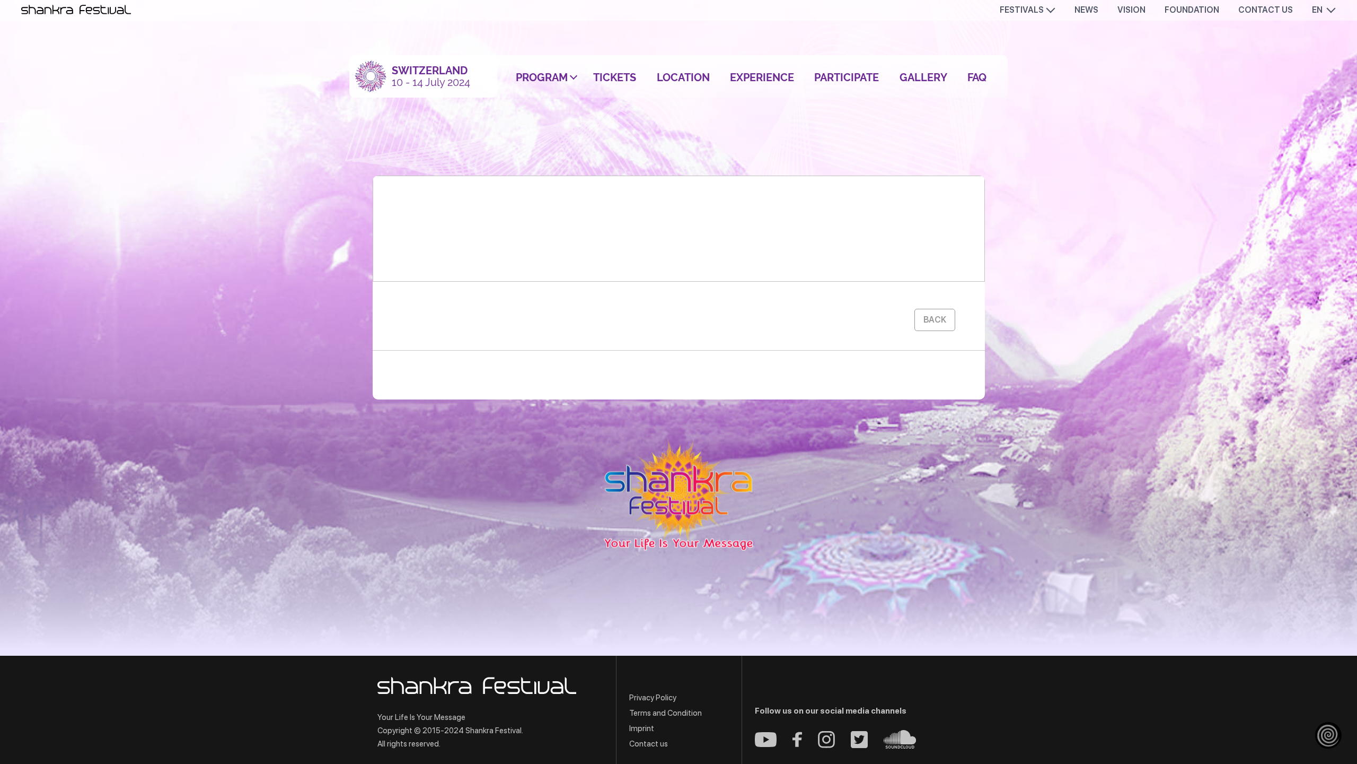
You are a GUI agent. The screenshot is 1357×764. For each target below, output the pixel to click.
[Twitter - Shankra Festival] (859, 745)
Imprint (641, 728)
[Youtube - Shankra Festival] (766, 744)
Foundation (1192, 10)
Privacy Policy (652, 697)
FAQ (976, 77)
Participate (846, 77)
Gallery (923, 77)
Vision (1131, 10)
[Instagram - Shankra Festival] (826, 745)
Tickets (614, 77)
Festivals (1022, 10)
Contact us (1265, 10)
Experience (762, 77)
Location (683, 77)
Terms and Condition (665, 713)
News (1086, 10)
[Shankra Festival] (678, 495)
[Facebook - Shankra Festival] (797, 744)
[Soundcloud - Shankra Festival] (900, 746)
